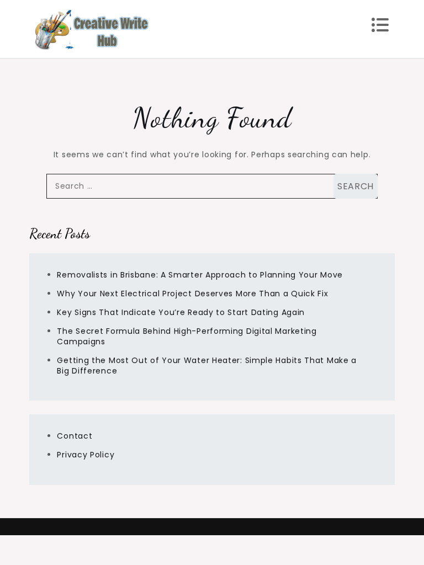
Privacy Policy (85, 454)
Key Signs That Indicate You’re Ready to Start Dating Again (181, 312)
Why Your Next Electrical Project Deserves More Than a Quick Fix (192, 293)
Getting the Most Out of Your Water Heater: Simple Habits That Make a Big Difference (207, 365)
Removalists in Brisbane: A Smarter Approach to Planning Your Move (200, 274)
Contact (74, 435)
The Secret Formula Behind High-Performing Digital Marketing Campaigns (186, 336)
